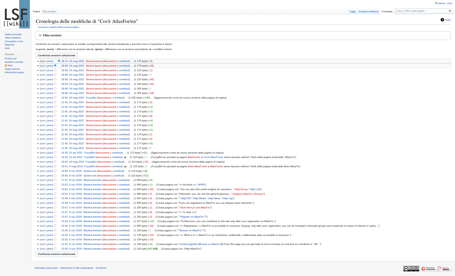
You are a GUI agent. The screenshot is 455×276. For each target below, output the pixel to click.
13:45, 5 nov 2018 (71, 221)
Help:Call (255, 189)
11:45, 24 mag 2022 (72, 106)
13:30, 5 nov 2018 (71, 248)
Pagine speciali (12, 69)
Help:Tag (228, 198)
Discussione (49, 11)
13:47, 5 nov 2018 (71, 207)
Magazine (9, 44)
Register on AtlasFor (192, 216)
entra (449, 3)
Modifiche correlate (14, 62)
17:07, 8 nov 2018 (71, 180)
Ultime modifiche (13, 38)
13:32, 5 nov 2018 (71, 239)
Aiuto (448, 19)
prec (49, 61)
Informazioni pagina (14, 72)
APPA (201, 184)
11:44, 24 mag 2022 (72, 120)
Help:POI (186, 198)
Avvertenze (101, 268)
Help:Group (241, 189)
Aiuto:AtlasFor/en (197, 166)
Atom (10, 65)
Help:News (214, 198)
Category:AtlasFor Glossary (247, 193)
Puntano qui (11, 58)
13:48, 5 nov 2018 (71, 198)
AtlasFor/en (194, 157)
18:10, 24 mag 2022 (72, 61)
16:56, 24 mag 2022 (72, 97)
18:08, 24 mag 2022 (72, 88)
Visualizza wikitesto (368, 11)
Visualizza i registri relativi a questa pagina (58, 27)
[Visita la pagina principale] (15, 14)
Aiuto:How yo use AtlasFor (195, 207)
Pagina (36, 11)
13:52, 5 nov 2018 (71, 184)
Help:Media (199, 198)
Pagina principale (13, 34)
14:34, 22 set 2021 (71, 152)
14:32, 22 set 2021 (71, 157)
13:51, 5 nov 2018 (71, 193)
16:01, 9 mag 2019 (72, 166)
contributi (124, 61)
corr (43, 65)
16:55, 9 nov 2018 (71, 175)
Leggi (352, 11)
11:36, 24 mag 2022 (72, 148)
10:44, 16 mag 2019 (72, 161)
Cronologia (387, 11)
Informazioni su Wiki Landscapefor (76, 268)
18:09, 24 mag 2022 (72, 65)
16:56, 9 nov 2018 (71, 171)
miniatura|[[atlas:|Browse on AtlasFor (200, 244)
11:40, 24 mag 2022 (72, 129)
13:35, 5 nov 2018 (71, 230)
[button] (243, 35)
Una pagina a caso (14, 41)
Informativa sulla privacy (46, 268)
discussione (110, 61)
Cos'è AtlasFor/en (213, 157)
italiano (442, 3)
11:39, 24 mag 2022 (72, 143)
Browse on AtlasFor (191, 230)
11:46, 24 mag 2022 (72, 102)
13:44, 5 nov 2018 (71, 225)
